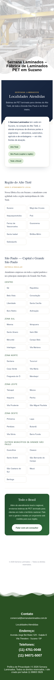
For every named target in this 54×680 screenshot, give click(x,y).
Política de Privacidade (18, 667)
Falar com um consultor (27, 527)
